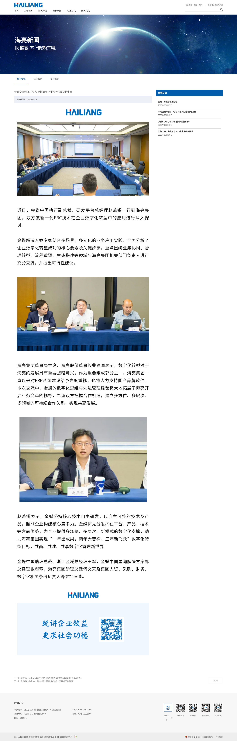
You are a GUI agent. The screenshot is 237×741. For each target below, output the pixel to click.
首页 (16, 11)
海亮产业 (42, 11)
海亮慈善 (85, 11)
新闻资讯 (21, 79)
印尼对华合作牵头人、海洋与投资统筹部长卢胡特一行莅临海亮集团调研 (47, 681)
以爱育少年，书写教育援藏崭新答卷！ (174, 121)
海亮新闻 (57, 11)
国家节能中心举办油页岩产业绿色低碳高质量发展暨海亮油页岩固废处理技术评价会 (51, 678)
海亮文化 (71, 11)
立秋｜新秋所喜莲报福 (167, 102)
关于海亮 (28, 11)
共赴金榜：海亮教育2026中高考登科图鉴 (175, 131)
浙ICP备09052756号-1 (64, 737)
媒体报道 (38, 79)
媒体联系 (54, 79)
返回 (216, 680)
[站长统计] (75, 737)
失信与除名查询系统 (215, 5)
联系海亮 (219, 737)
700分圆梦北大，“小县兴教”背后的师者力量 (177, 112)
